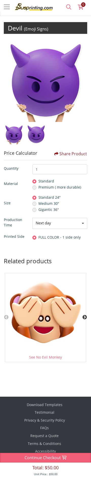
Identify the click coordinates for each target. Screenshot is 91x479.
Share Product (73, 154)
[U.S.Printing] (30, 6)
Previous (6, 317)
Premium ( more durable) (59, 187)
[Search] (69, 7)
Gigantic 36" (48, 209)
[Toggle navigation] (7, 7)
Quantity (11, 168)
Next (84, 317)
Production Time (13, 222)
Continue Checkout (43, 457)
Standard (46, 181)
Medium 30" (48, 203)
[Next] (82, 80)
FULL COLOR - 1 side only (59, 237)
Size (7, 202)
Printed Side (14, 236)
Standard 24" (49, 197)
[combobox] (59, 223)
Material (11, 183)
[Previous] (9, 80)
